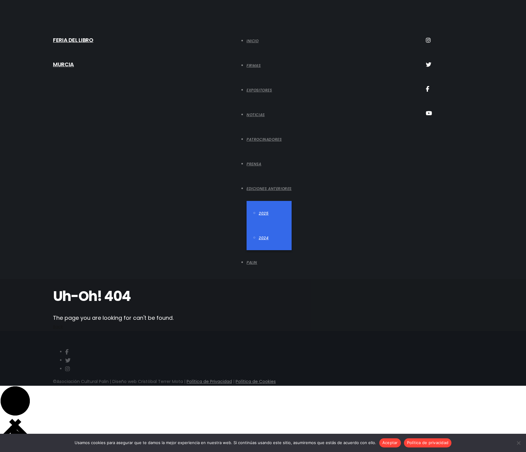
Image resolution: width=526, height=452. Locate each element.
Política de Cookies (256, 381)
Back (58, 327)
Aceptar (390, 442)
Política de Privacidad (209, 381)
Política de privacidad (428, 442)
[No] (518, 443)
